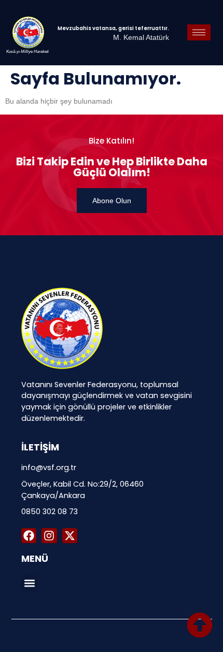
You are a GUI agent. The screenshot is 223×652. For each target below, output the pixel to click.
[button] (29, 582)
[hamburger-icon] (199, 32)
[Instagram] (49, 535)
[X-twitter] (69, 535)
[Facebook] (28, 535)
